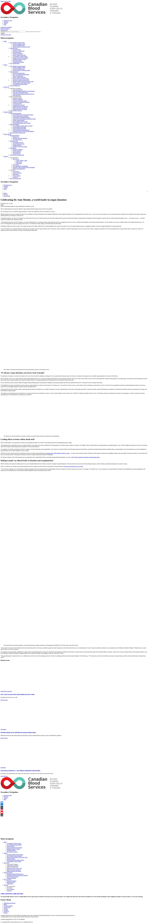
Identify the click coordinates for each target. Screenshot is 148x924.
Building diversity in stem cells (20, 106)
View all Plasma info (15, 85)
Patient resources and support (20, 109)
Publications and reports (9, 903)
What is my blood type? (19, 51)
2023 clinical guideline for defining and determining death (85, 457)
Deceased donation (14, 124)
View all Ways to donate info (17, 155)
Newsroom (15, 174)
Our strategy (16, 164)
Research (6, 22)
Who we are (16, 159)
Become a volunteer (18, 149)
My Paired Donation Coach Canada (21, 123)
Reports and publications (19, 168)
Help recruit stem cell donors (20, 107)
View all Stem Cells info (16, 110)
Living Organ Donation (15, 113)
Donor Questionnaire (18, 76)
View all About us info (15, 178)
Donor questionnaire (18, 53)
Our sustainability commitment (20, 166)
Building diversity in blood (19, 59)
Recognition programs (18, 62)
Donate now (16, 137)
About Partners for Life (18, 144)
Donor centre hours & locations (20, 58)
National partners (17, 145)
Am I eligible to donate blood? (17, 42)
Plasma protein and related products (21, 82)
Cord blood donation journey (20, 101)
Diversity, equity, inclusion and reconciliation (24, 167)
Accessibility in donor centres (20, 56)
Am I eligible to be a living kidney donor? (23, 114)
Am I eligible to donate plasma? (17, 66)
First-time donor (17, 49)
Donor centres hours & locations (21, 78)
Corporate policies (8, 906)
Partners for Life (14, 141)
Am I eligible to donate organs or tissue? (23, 125)
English (2, 27)
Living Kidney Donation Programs (21, 117)
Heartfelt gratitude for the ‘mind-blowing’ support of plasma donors (18, 732)
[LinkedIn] (74, 805)
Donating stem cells (18, 89)
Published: (3, 203)
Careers (5, 23)
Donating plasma (14, 71)
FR (11, 27)
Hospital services (8, 20)
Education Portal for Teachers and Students (23, 131)
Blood (5, 41)
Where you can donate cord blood (21, 102)
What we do (19, 162)
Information (3, 691)
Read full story (4, 700)
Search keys (3, 31)
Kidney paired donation (18, 120)
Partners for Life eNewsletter (20, 146)
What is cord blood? (18, 99)
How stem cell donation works (20, 92)
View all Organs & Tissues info (17, 132)
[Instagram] (74, 810)
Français (6, 27)
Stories (5, 193)
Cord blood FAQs (17, 103)
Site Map (6, 910)
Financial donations (14, 135)
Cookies (6, 908)
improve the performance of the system (73, 466)
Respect (6, 912)
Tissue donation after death (19, 128)
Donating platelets (17, 60)
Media (5, 904)
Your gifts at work (17, 139)
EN (9, 27)
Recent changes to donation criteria (21, 46)
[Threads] (74, 815)
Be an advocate (16, 153)
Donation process (17, 52)
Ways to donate (7, 134)
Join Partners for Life (18, 142)
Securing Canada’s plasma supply (21, 80)
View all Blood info (15, 63)
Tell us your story (17, 173)
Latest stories (16, 171)
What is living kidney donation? (20, 116)
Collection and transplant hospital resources (23, 94)
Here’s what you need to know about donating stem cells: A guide (17, 694)
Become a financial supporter (20, 138)
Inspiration (9, 691)
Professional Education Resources (21, 130)
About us (6, 156)
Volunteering (13, 148)
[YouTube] (74, 812)
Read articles (7, 196)
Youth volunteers (17, 150)
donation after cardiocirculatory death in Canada (57, 453)
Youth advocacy (17, 152)
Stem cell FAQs (17, 95)
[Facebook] (74, 803)
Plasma (5, 64)
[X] (74, 807)
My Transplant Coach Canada (20, 121)
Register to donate (17, 98)
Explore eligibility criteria (19, 44)
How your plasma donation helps (21, 74)
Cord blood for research (19, 105)
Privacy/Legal (7, 907)
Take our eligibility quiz (19, 45)
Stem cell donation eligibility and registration (24, 91)
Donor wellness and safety (19, 55)
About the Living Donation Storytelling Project (24, 119)
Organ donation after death (19, 127)
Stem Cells (6, 87)
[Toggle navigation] (147, 191)
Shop (5, 24)
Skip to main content (6, 1)
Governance (19, 163)
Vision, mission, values (21, 160)
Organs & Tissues (8, 112)
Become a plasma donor (19, 73)
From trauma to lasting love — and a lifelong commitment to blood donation (20, 770)
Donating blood (13, 48)
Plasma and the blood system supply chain (23, 81)
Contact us (15, 177)
